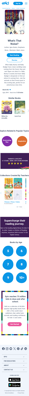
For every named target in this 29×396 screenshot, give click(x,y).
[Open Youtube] (11, 348)
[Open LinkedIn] (25, 348)
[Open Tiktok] (22, 348)
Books (13, 8)
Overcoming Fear (6, 8)
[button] (13, 193)
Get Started (14, 324)
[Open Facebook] (3, 348)
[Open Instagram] (7, 348)
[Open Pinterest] (18, 348)
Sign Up (18, 3)
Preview (14, 60)
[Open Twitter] (14, 348)
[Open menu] (26, 3)
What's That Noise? (20, 8)
